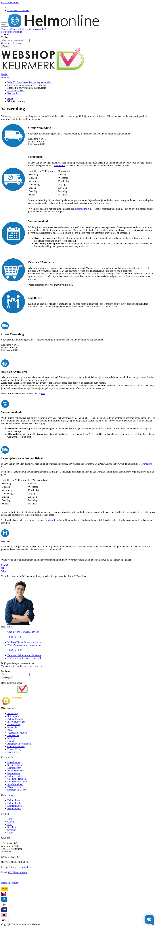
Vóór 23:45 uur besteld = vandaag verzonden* (29, 82)
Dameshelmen (14, 768)
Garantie (11, 741)
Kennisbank (13, 735)
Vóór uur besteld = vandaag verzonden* (23, 29)
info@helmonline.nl (17, 872)
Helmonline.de (14, 805)
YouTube (25, 658)
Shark (10, 832)
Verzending (12, 713)
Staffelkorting (14, 724)
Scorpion (11, 830)
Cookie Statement (16, 746)
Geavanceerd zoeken (11, 43)
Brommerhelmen (15, 770)
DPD (3, 568)
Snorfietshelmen (15, 784)
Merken (11, 738)
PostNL (5, 565)
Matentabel (12, 727)
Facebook (24, 655)
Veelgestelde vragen (17, 732)
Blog (9, 730)
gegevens (34, 666)
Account (5, 77)
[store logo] (53, 26)
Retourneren (13, 716)
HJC (9, 824)
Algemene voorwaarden (19, 743)
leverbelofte (59, 165)
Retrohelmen (13, 773)
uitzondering (81, 209)
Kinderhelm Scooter (17, 781)
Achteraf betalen (15, 719)
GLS (3, 570)
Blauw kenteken (15, 787)
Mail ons (24, 642)
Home (10, 98)
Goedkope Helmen (16, 779)
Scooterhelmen (14, 765)
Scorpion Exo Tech (16, 790)
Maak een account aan (18, 10)
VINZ (10, 819)
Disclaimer (12, 752)
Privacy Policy (14, 749)
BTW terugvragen (16, 721)
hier (70, 284)
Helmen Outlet (14, 776)
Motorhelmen (13, 762)
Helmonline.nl (14, 800)
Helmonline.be (14, 803)
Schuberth (12, 827)
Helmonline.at (14, 808)
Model (4, 74)
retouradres (25, 867)
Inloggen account (9, 882)
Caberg (10, 821)
